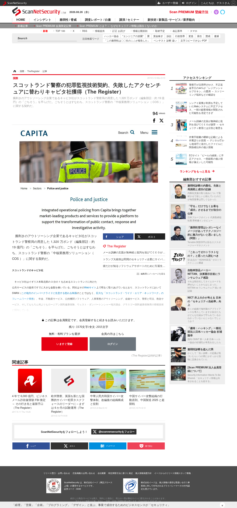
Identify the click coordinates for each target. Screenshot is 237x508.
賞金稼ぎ (158, 36)
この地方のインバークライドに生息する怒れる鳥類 (49, 293)
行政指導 (180, 36)
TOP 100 (60, 31)
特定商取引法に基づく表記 (120, 473)
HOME (20, 20)
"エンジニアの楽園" (132, 36)
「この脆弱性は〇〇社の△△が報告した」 (127, 40)
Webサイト (90, 287)
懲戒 (208, 36)
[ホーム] (14, 71)
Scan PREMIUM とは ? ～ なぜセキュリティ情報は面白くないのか (118, 26)
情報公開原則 (140, 31)
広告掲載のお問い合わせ (84, 473)
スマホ (193, 31)
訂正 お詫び (118, 31)
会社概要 (102, 473)
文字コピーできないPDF (194, 40)
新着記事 (23, 26)
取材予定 (160, 31)
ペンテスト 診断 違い (165, 40)
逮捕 (216, 36)
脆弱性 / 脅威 (68, 20)
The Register (116, 246)
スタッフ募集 (185, 473)
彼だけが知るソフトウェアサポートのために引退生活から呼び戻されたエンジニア (151, 266)
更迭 (190, 36)
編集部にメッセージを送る (153, 273)
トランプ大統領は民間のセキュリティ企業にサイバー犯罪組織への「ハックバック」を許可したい (160, 259)
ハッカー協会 (111, 36)
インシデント (42, 20)
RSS (84, 31)
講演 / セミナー (129, 20)
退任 (199, 36)
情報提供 (100, 31)
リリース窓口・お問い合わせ (57, 473)
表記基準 (177, 31)
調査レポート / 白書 (98, 20)
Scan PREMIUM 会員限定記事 (53, 26)
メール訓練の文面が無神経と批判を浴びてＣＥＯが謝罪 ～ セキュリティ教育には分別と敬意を (158, 252)
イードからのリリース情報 (166, 473)
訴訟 (169, 36)
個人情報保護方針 (143, 473)
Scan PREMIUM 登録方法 (188, 11)
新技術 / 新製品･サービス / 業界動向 (171, 20)
